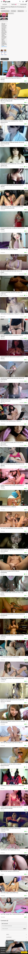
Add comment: (5, 923)
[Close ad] (26, 942)
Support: (9, 937)
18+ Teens (13, 11)
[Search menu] (20, 1)
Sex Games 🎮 (23, 4)
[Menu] (23, 1)
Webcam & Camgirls (22, 11)
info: (7, 934)
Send (24, 928)
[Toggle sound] (7, 942)
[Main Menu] (1, 1)
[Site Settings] (26, 1)
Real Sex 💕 (14, 4)
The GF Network (4, 166)
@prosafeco (4, 46)
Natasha (3, 338)
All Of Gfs (3, 316)
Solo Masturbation (5, 11)
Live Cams (5, 4)
